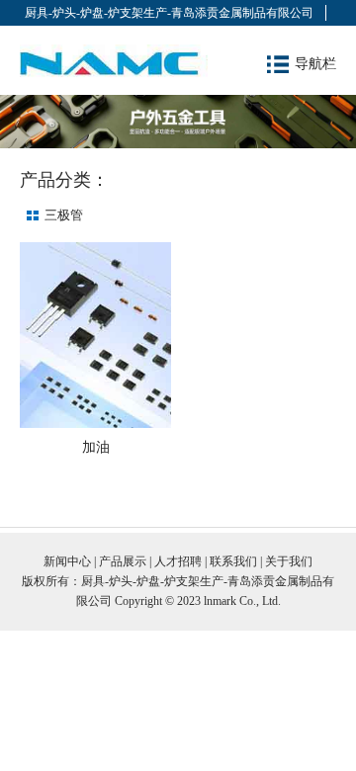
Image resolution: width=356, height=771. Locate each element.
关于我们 (288, 561)
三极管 (63, 215)
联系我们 (233, 561)
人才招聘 (178, 561)
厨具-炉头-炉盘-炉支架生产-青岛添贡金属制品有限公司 (169, 13)
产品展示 (122, 561)
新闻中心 (67, 561)
